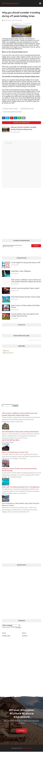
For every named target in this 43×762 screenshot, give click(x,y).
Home (4, 633)
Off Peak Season (10, 3)
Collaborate (6, 636)
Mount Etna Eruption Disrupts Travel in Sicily (25, 297)
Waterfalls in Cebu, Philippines (21, 271)
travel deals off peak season (12, 112)
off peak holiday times (10, 108)
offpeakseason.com (26, 108)
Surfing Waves (38, 340)
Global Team (7, 20)
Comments (9, 353)
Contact (24, 636)
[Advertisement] (21, 213)
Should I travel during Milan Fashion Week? (25, 288)
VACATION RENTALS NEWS (10, 440)
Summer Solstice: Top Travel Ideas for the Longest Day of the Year (25, 315)
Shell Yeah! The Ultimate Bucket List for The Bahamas (20, 487)
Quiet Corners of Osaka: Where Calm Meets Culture (25, 306)
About (24, 633)
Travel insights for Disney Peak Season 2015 (25, 262)
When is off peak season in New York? (15, 452)
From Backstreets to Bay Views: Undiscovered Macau (20, 432)
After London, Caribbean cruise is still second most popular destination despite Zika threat (26, 281)
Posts (7, 351)
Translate (17, 627)
